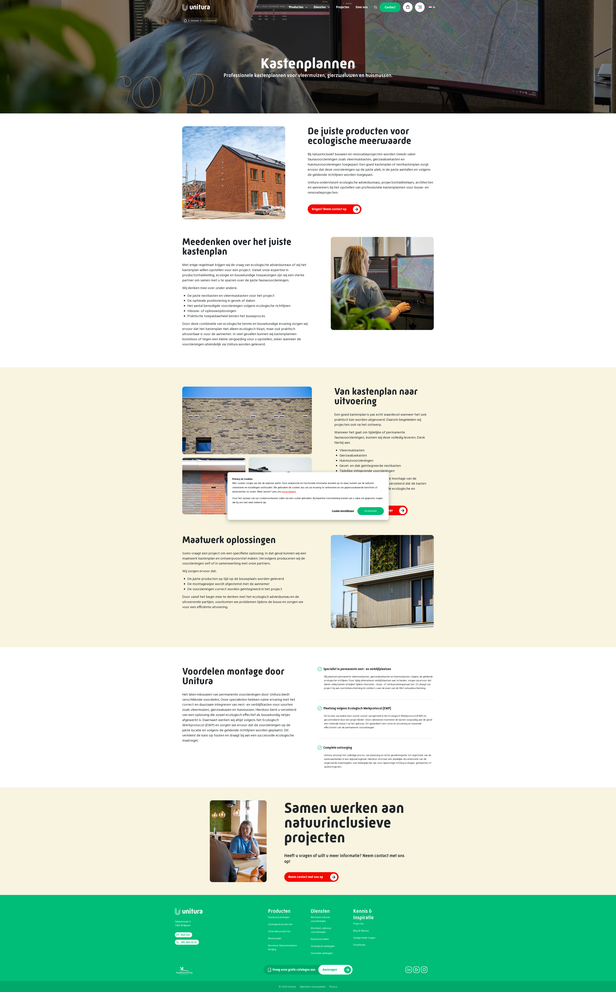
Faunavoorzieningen (278, 917)
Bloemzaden (274, 939)
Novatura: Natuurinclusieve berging (282, 947)
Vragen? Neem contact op (329, 209)
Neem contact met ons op (306, 877)
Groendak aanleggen (322, 953)
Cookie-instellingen (343, 511)
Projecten (342, 7)
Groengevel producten (280, 924)
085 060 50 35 (189, 942)
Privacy (333, 987)
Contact (390, 7)
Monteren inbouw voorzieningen (320, 919)
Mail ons (185, 934)
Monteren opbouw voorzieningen (321, 930)
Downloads (359, 945)
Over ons (362, 7)
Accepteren (370, 511)
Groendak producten (279, 931)
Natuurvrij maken (320, 939)
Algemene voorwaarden (312, 987)
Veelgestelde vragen (364, 938)
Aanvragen (330, 969)
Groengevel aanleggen (323, 946)
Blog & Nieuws (361, 931)
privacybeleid (289, 492)
